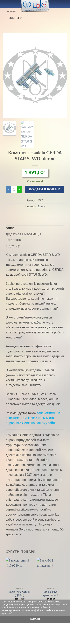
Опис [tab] (10, 228)
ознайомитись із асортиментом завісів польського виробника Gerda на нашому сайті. (33, 418)
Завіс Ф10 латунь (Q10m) (19, 593)
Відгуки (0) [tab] (13, 246)
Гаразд (35, 619)
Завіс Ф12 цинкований (50, 593)
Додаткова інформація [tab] (23, 234)
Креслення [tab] (14, 240)
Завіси (41, 206)
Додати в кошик (44, 189)
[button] (5, 4)
